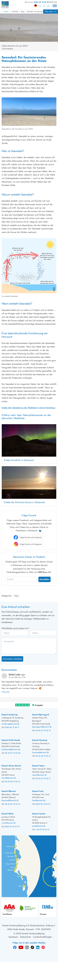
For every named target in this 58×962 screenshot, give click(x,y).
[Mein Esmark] (48, 6)
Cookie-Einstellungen (42, 936)
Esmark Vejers (38, 765)
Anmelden (45, 579)
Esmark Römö (7, 813)
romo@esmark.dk (9, 822)
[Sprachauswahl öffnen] (35, 5)
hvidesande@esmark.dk (11, 749)
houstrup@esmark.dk (40, 752)
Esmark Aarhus (38, 813)
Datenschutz (25, 936)
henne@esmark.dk (9, 778)
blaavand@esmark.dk (10, 800)
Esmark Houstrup (39, 740)
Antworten (6, 691)
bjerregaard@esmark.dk (41, 726)
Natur (16, 595)
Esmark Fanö (37, 791)
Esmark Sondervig (10, 714)
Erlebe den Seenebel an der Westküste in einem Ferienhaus (28, 407)
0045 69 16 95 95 (41, 2)
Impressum (13, 936)
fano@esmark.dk (38, 800)
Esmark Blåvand (9, 791)
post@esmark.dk (38, 826)
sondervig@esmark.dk (10, 723)
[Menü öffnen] (55, 6)
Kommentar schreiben (12, 658)
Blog (22, 11)
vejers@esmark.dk (39, 775)
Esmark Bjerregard (40, 714)
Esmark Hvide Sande (11, 740)
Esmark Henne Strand (11, 765)
